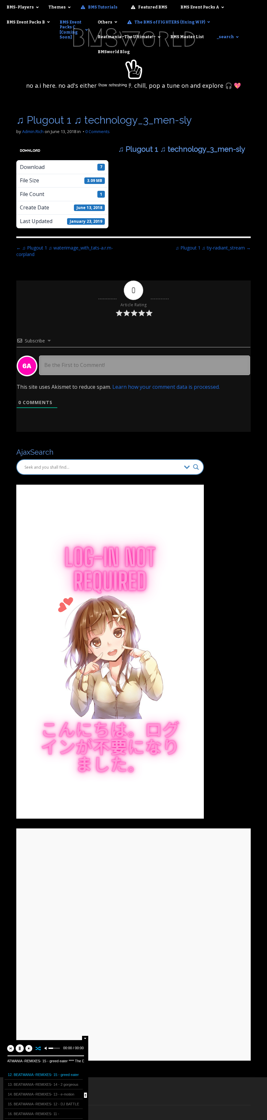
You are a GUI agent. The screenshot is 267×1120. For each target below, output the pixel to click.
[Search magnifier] (196, 467)
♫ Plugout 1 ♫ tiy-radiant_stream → (213, 248)
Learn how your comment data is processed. (166, 386)
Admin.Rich (33, 131)
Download (30, 150)
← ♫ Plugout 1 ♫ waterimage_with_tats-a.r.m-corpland (64, 251)
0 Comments (97, 131)
